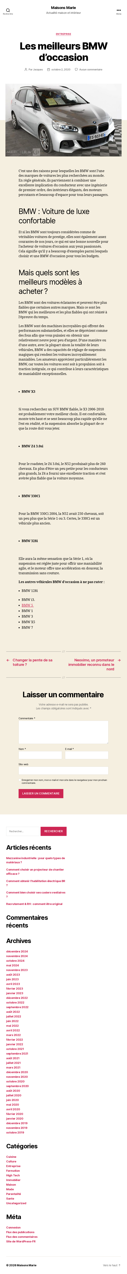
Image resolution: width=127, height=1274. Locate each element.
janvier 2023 (14, 993)
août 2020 (13, 1090)
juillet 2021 (13, 1062)
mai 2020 (12, 1104)
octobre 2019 (15, 1132)
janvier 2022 (14, 1044)
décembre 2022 (17, 997)
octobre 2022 (15, 1002)
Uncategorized (16, 1203)
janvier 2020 (14, 1118)
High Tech (13, 1175)
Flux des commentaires (21, 1236)
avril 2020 (13, 1109)
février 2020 (14, 1114)
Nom (22, 749)
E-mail (69, 749)
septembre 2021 (17, 1053)
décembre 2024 (17, 951)
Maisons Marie (63, 8)
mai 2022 (12, 1025)
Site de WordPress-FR (21, 1241)
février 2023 (14, 988)
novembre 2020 (17, 1076)
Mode (10, 1189)
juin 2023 (12, 979)
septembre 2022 (17, 1007)
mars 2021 (13, 1067)
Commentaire (27, 718)
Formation (13, 1170)
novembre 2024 (17, 956)
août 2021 (13, 1058)
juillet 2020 (13, 1095)
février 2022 (14, 1039)
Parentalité (13, 1194)
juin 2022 (12, 1021)
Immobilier (13, 1180)
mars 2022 (13, 1035)
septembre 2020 (17, 1086)
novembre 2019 (16, 1127)
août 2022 (13, 1011)
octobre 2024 (15, 960)
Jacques (38, 69)
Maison (11, 1184)
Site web (23, 764)
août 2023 (13, 974)
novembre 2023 (17, 970)
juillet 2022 (13, 1016)
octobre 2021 (15, 1049)
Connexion (13, 1227)
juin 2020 (12, 1100)
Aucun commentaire (90, 69)
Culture (11, 1161)
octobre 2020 (15, 1081)
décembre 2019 (17, 1123)
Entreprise (63, 34)
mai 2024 (12, 965)
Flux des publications (20, 1232)
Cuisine (11, 1156)
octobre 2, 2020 (60, 69)
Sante (10, 1198)
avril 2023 (13, 984)
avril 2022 (13, 1030)
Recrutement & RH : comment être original (34, 904)
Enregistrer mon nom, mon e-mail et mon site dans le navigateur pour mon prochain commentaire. (64, 781)
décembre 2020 (17, 1072)
